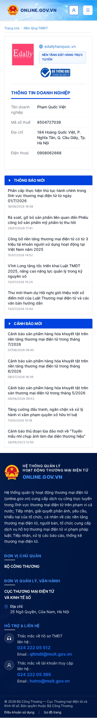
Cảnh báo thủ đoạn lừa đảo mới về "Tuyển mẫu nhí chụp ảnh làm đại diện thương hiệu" (46, 433)
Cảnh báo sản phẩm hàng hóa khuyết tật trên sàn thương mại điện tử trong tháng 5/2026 (48, 390)
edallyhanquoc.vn (60, 46)
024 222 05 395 (34, 674)
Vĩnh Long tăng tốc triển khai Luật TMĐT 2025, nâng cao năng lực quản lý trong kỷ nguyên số (45, 270)
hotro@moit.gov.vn (50, 681)
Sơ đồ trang (52, 712)
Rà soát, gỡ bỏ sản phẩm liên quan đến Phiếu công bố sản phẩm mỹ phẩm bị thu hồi (48, 220)
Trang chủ (11, 28)
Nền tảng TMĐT (36, 28)
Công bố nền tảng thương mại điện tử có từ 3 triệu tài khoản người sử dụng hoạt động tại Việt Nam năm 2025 (48, 244)
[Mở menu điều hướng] (88, 10)
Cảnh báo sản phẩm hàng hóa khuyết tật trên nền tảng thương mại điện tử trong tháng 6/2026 (48, 366)
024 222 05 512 (33, 647)
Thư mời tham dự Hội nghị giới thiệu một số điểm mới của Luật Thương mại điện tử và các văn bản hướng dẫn (48, 297)
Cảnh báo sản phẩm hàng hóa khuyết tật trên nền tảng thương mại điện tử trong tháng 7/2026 (48, 339)
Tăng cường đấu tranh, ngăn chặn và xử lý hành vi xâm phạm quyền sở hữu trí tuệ (45, 412)
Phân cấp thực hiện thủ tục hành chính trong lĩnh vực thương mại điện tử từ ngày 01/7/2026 (47, 195)
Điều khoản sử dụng (19, 712)
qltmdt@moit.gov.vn (51, 654)
